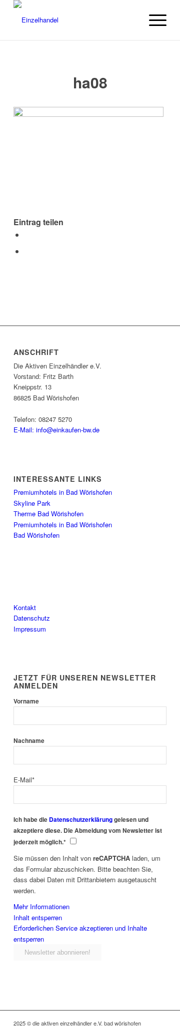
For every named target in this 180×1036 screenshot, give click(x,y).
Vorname (26, 701)
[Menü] (152, 20)
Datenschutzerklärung (80, 819)
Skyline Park (32, 503)
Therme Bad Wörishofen (49, 513)
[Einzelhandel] (75, 20)
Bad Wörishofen (37, 535)
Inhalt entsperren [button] (38, 917)
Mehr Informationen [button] (42, 906)
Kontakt (25, 607)
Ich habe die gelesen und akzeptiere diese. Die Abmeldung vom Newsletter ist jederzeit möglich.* (88, 830)
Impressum (30, 629)
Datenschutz (32, 618)
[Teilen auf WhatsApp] (27, 251)
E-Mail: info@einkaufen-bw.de (57, 429)
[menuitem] (152, 20)
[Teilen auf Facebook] (27, 234)
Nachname (29, 740)
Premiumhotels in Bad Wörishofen (63, 492)
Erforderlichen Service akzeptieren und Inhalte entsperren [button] (80, 933)
